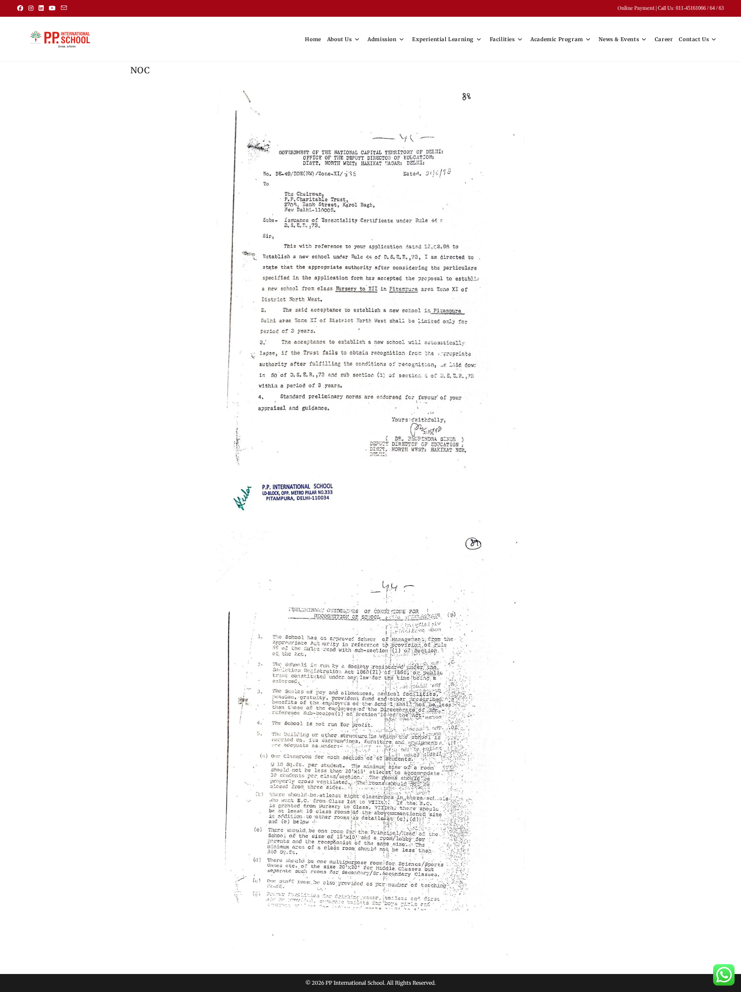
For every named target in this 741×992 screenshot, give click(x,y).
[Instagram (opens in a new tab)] (31, 8)
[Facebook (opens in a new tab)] (21, 8)
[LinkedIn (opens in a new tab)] (41, 8)
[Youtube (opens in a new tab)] (52, 8)
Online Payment (637, 7)
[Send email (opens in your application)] (63, 8)
